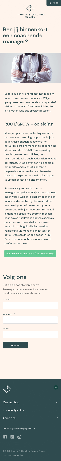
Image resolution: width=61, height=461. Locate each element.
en (57, 3)
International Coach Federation (27, 158)
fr (54, 3)
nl (50, 3)
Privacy (42, 451)
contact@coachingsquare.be (19, 428)
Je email (8, 299)
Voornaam (9, 314)
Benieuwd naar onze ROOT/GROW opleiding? (30, 253)
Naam (6, 328)
